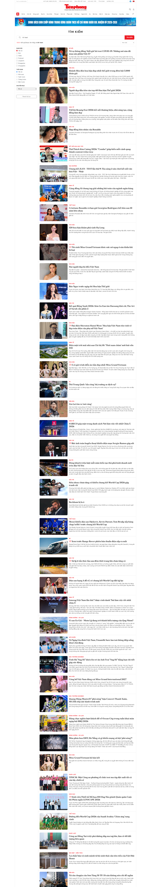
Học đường (73, 166)
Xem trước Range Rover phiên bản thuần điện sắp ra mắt (99, 541)
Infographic (21, 66)
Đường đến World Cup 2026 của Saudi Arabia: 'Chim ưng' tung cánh (99, 818)
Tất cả (20, 51)
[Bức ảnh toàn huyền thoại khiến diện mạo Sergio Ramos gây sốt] (54, 448)
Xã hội (23, 14)
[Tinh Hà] (54, 664)
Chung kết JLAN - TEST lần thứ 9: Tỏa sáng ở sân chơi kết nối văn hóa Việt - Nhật (100, 170)
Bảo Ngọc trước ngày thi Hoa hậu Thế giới (89, 286)
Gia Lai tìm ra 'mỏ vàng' (80, 404)
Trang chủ (17, 14)
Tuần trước (21, 77)
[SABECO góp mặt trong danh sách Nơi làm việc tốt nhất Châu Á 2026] (54, 428)
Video (127, 14)
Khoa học (114, 14)
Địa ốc (43, 14)
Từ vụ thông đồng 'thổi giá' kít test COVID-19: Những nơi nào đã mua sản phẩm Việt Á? (100, 52)
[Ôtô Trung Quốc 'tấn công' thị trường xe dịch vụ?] (54, 389)
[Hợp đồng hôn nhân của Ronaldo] (54, 134)
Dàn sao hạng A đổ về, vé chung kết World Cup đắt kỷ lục (96, 580)
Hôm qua (21, 74)
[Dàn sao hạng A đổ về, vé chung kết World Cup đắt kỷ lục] (54, 585)
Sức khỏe (49, 14)
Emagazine (21, 63)
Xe (90, 14)
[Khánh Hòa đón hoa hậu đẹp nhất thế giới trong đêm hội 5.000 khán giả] (54, 75)
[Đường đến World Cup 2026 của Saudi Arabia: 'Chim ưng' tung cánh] (54, 821)
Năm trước (21, 82)
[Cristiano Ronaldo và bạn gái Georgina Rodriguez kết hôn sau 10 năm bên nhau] (54, 212)
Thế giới (56, 14)
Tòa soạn (101, 1)
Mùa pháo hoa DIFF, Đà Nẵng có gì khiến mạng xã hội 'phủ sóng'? (100, 738)
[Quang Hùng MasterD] (54, 703)
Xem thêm (133, 14)
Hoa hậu (121, 14)
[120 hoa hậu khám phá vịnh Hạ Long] (54, 232)
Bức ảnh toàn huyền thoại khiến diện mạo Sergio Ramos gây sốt (103, 443)
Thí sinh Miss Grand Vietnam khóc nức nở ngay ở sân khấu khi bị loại (101, 248)
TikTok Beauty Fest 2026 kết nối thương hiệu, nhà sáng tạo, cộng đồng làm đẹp (100, 111)
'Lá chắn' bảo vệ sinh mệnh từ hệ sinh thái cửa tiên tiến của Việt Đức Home (101, 857)
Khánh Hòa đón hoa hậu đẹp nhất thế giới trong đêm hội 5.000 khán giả (99, 72)
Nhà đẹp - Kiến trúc (76, 853)
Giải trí (101, 14)
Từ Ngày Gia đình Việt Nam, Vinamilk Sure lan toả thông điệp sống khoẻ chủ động (101, 641)
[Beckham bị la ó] (54, 506)
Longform (21, 61)
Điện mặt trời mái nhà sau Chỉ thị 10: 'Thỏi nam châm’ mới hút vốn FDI (101, 346)
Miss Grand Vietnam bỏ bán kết (84, 757)
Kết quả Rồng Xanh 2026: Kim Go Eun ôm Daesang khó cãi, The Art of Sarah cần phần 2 (102, 307)
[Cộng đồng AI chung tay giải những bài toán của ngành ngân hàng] (54, 193)
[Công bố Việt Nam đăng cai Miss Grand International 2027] (54, 684)
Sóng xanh (36, 14)
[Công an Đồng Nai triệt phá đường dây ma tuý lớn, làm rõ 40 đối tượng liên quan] (54, 841)
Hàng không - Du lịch (76, 617)
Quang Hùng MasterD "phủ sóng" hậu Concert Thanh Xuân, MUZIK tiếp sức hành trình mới (98, 700)
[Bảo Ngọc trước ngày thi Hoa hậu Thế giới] (54, 291)
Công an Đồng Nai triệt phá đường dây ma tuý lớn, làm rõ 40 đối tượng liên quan (100, 837)
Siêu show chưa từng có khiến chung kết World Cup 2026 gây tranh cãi (99, 484)
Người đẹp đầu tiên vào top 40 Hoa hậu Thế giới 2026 (95, 90)
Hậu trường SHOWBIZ (76, 657)
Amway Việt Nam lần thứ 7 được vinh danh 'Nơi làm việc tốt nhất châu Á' (100, 601)
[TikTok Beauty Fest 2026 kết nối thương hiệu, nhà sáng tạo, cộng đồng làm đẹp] (54, 114)
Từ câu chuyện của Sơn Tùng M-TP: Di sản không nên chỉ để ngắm (101, 875)
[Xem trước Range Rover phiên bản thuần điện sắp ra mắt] (54, 546)
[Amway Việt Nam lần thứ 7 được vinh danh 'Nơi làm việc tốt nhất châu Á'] (54, 605)
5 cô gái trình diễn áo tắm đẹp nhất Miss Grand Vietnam (99, 364)
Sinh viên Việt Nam (80, 1)
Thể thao (76, 14)
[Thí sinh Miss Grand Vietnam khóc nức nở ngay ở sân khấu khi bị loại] (54, 252)
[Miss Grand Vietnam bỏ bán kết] (54, 762)
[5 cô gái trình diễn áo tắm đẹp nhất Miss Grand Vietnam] (54, 369)
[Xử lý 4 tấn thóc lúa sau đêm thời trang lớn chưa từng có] (54, 565)
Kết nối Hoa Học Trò (76, 146)
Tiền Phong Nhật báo (65, 1)
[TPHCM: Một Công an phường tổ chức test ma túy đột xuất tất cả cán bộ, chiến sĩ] (54, 782)
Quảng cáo (110, 1)
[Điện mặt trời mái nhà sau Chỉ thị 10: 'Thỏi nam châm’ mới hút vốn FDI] (54, 350)
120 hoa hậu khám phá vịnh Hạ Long (86, 227)
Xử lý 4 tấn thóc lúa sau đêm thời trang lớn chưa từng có (99, 561)
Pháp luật (69, 14)
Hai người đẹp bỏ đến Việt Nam (84, 266)
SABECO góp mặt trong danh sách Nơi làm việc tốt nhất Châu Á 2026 (99, 425)
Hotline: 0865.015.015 (50, 1)
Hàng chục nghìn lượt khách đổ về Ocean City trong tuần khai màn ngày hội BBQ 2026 (101, 720)
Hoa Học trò (92, 1)
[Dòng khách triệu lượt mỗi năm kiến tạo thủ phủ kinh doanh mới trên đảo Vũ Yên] (54, 467)
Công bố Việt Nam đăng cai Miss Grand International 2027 (98, 679)
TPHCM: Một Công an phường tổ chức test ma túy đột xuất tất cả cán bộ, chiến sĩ (100, 778)
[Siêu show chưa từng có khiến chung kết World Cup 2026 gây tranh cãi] (54, 487)
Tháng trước (22, 79)
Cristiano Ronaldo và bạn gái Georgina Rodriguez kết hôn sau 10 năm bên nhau (100, 209)
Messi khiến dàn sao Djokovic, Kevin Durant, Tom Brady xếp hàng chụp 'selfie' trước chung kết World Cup (101, 523)
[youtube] (134, 1)
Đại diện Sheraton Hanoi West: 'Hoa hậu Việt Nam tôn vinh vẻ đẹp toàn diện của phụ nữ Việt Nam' (100, 327)
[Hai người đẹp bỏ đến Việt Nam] (54, 271)
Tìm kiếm (75, 31)
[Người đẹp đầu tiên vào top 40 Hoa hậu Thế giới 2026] (54, 95)
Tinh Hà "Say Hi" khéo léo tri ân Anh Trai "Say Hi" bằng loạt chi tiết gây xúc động (102, 661)
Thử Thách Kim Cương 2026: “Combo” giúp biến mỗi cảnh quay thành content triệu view (100, 150)
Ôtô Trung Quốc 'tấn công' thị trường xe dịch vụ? (92, 384)
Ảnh (19, 53)
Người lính (84, 14)
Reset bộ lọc (27, 96)
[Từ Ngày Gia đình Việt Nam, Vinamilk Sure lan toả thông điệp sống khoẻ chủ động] (54, 644)
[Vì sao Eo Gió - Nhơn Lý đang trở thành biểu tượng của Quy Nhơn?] (54, 625)
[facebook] (130, 1)
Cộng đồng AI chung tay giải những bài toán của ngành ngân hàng (101, 188)
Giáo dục (107, 14)
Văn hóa (95, 14)
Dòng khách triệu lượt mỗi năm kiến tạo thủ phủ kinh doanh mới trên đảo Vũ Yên (100, 464)
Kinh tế (29, 14)
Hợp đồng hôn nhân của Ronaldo (85, 129)
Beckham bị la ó (76, 502)
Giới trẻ (63, 14)
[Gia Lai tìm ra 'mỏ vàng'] (54, 408)
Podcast (21, 58)
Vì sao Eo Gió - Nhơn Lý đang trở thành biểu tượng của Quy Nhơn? (101, 620)
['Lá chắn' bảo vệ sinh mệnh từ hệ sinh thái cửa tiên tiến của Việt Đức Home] (54, 860)
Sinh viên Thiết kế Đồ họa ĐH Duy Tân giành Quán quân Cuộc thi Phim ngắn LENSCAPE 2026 (100, 798)
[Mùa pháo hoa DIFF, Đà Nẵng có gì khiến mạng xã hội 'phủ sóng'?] (54, 742)
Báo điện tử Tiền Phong (76, 7)
